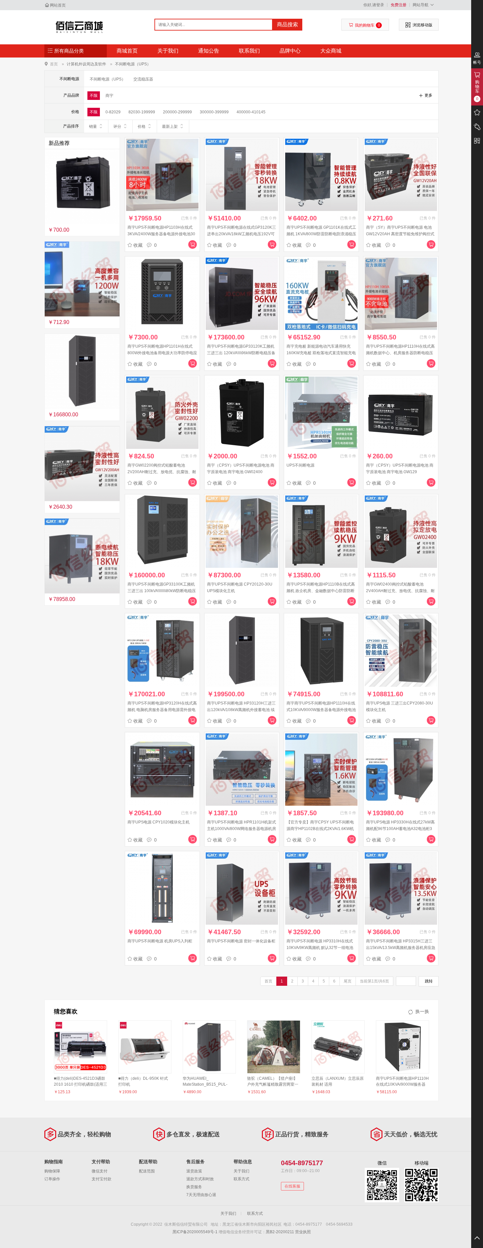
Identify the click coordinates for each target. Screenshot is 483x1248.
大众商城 (330, 51)
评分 (117, 126)
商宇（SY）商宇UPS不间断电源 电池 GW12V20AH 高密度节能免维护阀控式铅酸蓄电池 (400, 234)
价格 (142, 126)
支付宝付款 (101, 1179)
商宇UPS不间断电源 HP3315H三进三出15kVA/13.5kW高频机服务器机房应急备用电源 (400, 948)
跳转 (429, 981)
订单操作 (52, 1179)
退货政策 (194, 1171)
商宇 (109, 95)
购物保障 (52, 1171)
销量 (93, 126)
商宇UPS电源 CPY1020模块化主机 (158, 822)
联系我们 (249, 51)
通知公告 (208, 51)
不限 (94, 95)
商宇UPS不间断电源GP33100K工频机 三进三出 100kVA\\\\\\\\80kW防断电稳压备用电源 (161, 591)
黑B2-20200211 (280, 1232)
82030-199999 (141, 112)
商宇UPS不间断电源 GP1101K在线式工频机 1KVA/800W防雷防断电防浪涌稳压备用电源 (321, 234)
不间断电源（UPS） (133, 64)
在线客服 (292, 1186)
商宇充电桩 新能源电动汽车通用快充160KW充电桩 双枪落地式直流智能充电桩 (321, 353)
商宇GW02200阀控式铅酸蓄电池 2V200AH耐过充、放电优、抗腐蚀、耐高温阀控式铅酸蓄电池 (161, 472)
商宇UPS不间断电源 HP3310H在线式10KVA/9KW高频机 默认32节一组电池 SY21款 (320, 948)
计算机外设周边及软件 (86, 64)
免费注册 (398, 5)
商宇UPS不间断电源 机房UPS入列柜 (159, 941)
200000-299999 (177, 112)
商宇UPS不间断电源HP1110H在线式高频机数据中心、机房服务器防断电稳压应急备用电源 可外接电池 (400, 353)
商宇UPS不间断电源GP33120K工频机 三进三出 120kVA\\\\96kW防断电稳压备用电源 (241, 353)
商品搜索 (287, 24)
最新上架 (170, 126)
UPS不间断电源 (300, 465)
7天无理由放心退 (201, 1194)
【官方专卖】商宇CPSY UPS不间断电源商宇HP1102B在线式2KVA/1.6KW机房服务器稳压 (320, 829)
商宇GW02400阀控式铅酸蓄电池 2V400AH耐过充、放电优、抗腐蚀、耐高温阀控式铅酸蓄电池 (400, 591)
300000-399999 (214, 112)
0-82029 (113, 112)
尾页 (348, 981)
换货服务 (194, 1187)
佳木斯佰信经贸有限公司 (79, 27)
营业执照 (303, 1232)
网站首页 (58, 5)
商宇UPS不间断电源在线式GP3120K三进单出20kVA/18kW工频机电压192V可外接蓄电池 (241, 234)
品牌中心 (290, 51)
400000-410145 (251, 112)
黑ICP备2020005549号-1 (195, 1232)
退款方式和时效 (200, 1179)
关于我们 (167, 51)
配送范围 (147, 1171)
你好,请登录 (373, 5)
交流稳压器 (143, 79)
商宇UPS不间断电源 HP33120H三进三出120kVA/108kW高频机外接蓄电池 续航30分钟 (241, 710)
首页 (54, 64)
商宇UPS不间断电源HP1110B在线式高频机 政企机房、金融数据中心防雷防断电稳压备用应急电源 (321, 591)
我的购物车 (367, 25)
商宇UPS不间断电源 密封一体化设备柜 (241, 941)
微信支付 (99, 1171)
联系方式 (241, 1179)
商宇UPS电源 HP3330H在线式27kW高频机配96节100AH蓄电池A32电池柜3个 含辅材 (400, 829)
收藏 (138, 245)
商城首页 (127, 51)
